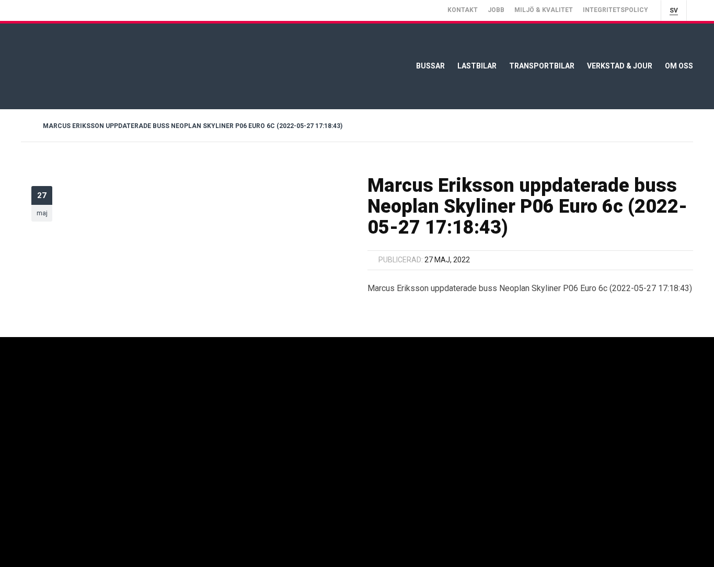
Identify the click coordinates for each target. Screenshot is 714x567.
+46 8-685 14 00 (231, 421)
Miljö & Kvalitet (543, 10)
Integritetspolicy (615, 10)
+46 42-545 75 (489, 421)
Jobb (496, 10)
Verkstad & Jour (619, 66)
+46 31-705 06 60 (363, 421)
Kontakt (462, 10)
